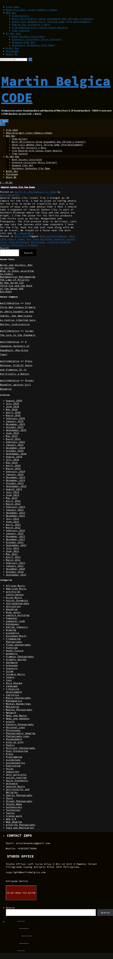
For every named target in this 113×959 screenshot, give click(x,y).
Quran (9, 768)
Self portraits (16, 774)
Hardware (12, 662)
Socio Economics (17, 780)
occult (10, 721)
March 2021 (13, 559)
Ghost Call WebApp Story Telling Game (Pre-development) (51, 21)
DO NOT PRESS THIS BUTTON (21, 893)
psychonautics (15, 762)
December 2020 (15, 568)
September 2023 (16, 486)
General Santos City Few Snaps (18, 187)
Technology (13, 809)
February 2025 (15, 441)
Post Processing (17, 750)
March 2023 (13, 503)
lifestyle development (14, 690)
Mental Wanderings (18, 703)
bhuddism (12, 609)
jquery (10, 677)
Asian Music (14, 597)
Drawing (11, 629)
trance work (14, 815)
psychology (13, 759)
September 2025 (16, 430)
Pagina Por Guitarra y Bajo (31, 24)
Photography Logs (17, 736)
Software (12, 783)
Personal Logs (15, 727)
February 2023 (15, 506)
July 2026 (12, 403)
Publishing (13, 765)
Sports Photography (19, 795)
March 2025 (13, 438)
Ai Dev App (13, 33)
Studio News (14, 804)
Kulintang (37, 242)
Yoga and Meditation (20, 827)
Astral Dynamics (17, 600)
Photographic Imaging (20, 733)
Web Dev (11, 12)
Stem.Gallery (20, 15)
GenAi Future (15, 650)
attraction (13, 606)
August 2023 (14, 489)
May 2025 (12, 435)
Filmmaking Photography (14, 640)
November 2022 (15, 515)
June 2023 (12, 495)
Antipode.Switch (17, 881)
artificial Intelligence (15, 593)
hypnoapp (12, 665)
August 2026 (14, 400)
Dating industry (17, 626)
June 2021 (12, 551)
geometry (12, 653)
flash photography (18, 644)
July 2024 (12, 459)
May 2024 (12, 462)
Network (11, 712)
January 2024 (15, 474)
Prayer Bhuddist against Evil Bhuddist (17, 384)
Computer (12, 618)
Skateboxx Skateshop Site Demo (33, 45)
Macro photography (18, 697)
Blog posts (22, 236)
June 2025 (12, 433)
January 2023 (15, 509)
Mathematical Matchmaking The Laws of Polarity (17, 278)
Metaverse (12, 706)
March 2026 (13, 415)
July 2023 (12, 492)
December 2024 (15, 447)
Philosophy (13, 730)
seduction (12, 771)
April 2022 (13, 524)
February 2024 (15, 471)
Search (4, 247)
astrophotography (17, 603)
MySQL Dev (12, 48)
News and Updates (17, 718)
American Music (16, 588)
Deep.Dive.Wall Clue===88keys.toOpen (31, 9)
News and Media (16, 715)
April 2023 (13, 500)
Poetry (10, 745)
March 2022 (13, 527)
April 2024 (13, 465)
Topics (10, 812)
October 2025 (15, 427)
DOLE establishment (53, 236)
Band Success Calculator (29, 36)
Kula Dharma (14, 683)
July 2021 (12, 548)
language (12, 685)
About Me (12, 54)
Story (9, 798)
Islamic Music (15, 674)
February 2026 (15, 418)
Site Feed (12, 6)
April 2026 (13, 412)
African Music (15, 585)
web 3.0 (11, 818)
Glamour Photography (20, 656)
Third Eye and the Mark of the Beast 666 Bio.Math (16, 288)
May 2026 (12, 409)
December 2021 (15, 536)
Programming (14, 756)
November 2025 (15, 424)
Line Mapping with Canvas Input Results (40, 27)
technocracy (14, 807)
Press (9, 753)
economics (12, 632)
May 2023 (12, 497)
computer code (15, 621)
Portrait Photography (20, 747)
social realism (16, 777)
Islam (9, 671)
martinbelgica (9, 194)
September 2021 (16, 545)
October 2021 (15, 542)
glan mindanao (18, 242)
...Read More (25, 233)
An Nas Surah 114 (12, 282)
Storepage (12, 51)
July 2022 (12, 518)
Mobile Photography (19, 709)
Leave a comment (27, 245)
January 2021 (15, 565)
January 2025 (15, 444)
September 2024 (16, 453)
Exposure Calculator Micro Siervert (37, 39)
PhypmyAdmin (14, 739)
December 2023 (15, 477)
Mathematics (14, 700)
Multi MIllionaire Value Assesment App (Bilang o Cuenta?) (53, 18)
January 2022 (15, 533)
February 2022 (15, 530)
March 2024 (13, 468)
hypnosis (12, 668)
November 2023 (15, 480)
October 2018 (15, 571)
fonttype (12, 647)
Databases (12, 624)
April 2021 (13, 557)
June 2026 (12, 406)
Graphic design (16, 659)
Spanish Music (15, 786)
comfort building (17, 615)
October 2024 (15, 450)
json (9, 680)
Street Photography (19, 801)
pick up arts (15, 742)
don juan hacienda (38, 239)
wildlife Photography (20, 824)
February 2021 (15, 562)
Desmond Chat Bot (23, 42)
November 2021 (15, 539)
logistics (12, 694)
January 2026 (15, 421)
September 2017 (16, 574)
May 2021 (12, 554)
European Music (16, 635)
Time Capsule (20, 30)
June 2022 (12, 521)
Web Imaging (14, 821)
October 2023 (15, 483)
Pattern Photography (20, 724)
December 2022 (15, 512)
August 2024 (14, 456)
